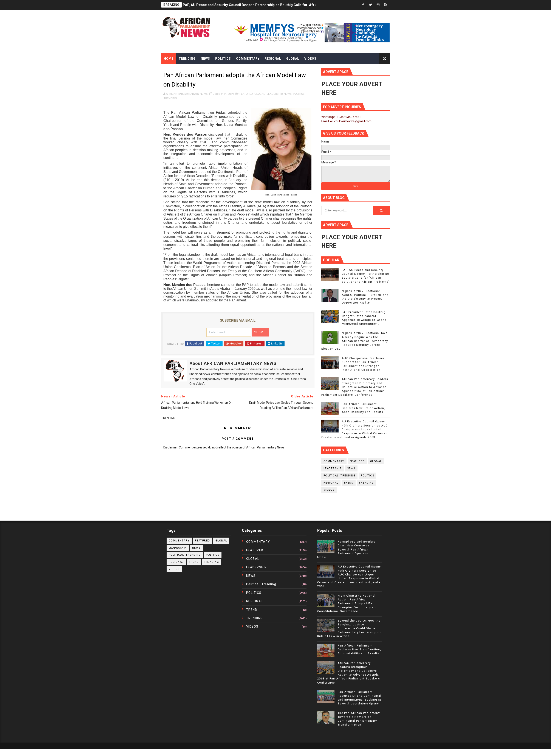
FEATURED (246, 93)
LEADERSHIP (274, 93)
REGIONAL (330, 482)
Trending (187, 58)
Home (168, 58)
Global (292, 58)
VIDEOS (328, 489)
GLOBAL (259, 93)
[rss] (385, 5)
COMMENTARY (333, 461)
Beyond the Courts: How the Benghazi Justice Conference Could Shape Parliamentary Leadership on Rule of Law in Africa (349, 628)
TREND (349, 482)
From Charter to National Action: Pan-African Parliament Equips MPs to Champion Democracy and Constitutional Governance (347, 603)
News (205, 58)
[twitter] (370, 5)
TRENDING (170, 98)
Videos (310, 58)
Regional (273, 58)
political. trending (339, 475)
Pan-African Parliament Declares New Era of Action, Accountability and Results (363, 407)
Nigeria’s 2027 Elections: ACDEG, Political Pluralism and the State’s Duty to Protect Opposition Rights (264, 5)
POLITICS (299, 93)
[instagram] (378, 5)
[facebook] (363, 5)
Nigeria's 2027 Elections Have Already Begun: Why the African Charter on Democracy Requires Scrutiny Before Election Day (354, 340)
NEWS (288, 93)
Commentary (248, 58)
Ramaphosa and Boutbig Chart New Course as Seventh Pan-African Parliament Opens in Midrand (346, 549)
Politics (223, 58)
